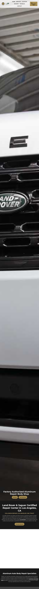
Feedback (22, 3)
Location (24, 1)
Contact (19, 6)
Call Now (15, 497)
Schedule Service (19, 524)
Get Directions (23, 497)
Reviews (16, 3)
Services (18, 1)
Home (13, 1)
